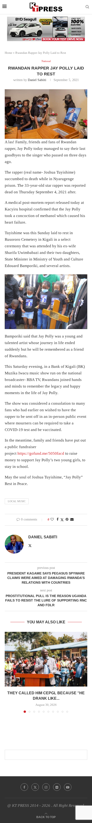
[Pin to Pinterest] (67, 519)
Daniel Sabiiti (37, 80)
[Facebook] (24, 787)
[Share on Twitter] (62, 520)
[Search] (87, 7)
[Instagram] (46, 787)
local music (16, 501)
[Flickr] (57, 787)
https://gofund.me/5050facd (40, 453)
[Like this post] (52, 519)
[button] (9, 672)
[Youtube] (67, 787)
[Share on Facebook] (58, 519)
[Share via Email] (72, 519)
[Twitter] (35, 787)
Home (8, 52)
